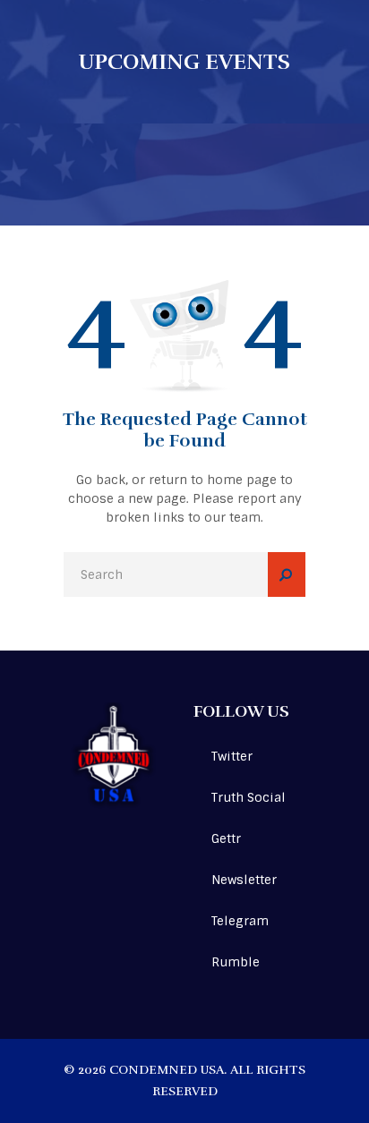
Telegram (240, 921)
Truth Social (248, 797)
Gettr (226, 838)
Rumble (235, 962)
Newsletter (244, 880)
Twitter (232, 756)
